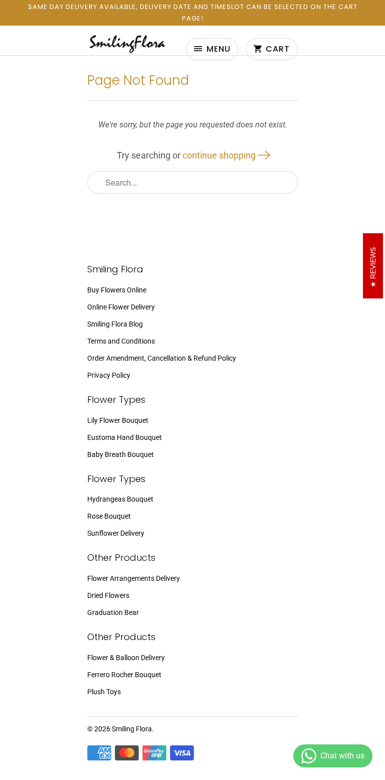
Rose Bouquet (109, 516)
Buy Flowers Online (116, 290)
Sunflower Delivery (115, 533)
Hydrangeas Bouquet (120, 499)
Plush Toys (104, 692)
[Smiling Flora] (127, 43)
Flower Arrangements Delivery (133, 578)
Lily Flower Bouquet (117, 420)
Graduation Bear (113, 612)
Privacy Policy (108, 375)
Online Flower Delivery (121, 307)
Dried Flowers (108, 595)
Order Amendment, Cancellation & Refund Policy (161, 358)
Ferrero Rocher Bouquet (124, 675)
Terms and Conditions (121, 341)
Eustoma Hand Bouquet (124, 437)
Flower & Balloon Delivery (126, 658)
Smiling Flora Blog (115, 324)
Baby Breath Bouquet (120, 454)
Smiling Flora (132, 729)
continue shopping (220, 155)
